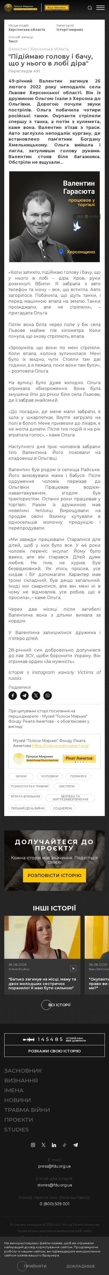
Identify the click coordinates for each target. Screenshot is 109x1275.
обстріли (67, 786)
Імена (14, 1090)
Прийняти (35, 1266)
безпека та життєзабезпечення (70, 798)
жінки (21, 776)
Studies (16, 1129)
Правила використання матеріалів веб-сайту (54, 1231)
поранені (78, 776)
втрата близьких (25, 796)
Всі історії (59, 1005)
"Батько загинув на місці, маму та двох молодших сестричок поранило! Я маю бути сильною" (42, 984)
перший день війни (27, 808)
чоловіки (49, 776)
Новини (17, 1100)
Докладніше (80, 1266)
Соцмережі (62, 808)
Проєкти (18, 1119)
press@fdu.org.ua (54, 1166)
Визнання (21, 1080)
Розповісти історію (54, 875)
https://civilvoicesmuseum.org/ (60, 745)
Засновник (23, 1070)
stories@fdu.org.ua (54, 1185)
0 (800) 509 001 (55, 1204)
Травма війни (27, 1110)
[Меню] (100, 8)
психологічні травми (29, 786)
